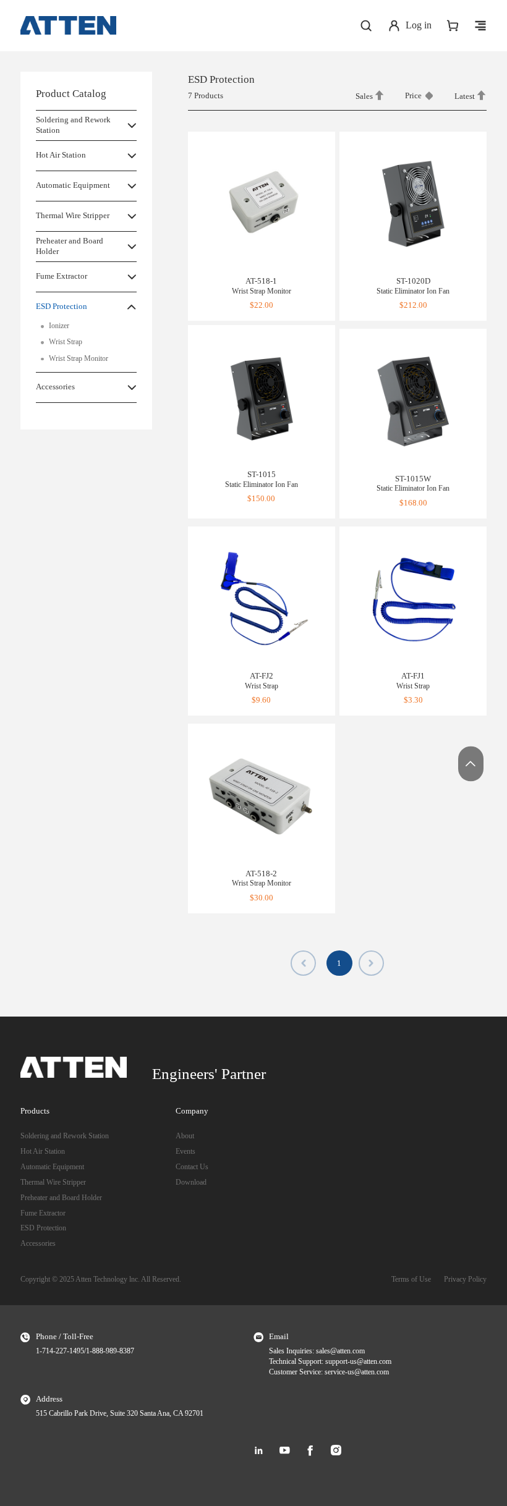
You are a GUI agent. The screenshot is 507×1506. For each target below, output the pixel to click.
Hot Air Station (61, 154)
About (185, 1136)
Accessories (55, 386)
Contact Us (192, 1167)
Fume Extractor (61, 276)
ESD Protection (61, 306)
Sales (365, 96)
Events (185, 1152)
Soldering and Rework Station (73, 125)
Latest (465, 96)
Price (413, 95)
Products (34, 1110)
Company (192, 1110)
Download (191, 1182)
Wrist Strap (65, 342)
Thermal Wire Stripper (72, 215)
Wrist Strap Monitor (78, 359)
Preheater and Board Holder (69, 246)
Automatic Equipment (73, 185)
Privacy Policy (465, 1279)
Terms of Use (411, 1279)
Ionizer (59, 326)
